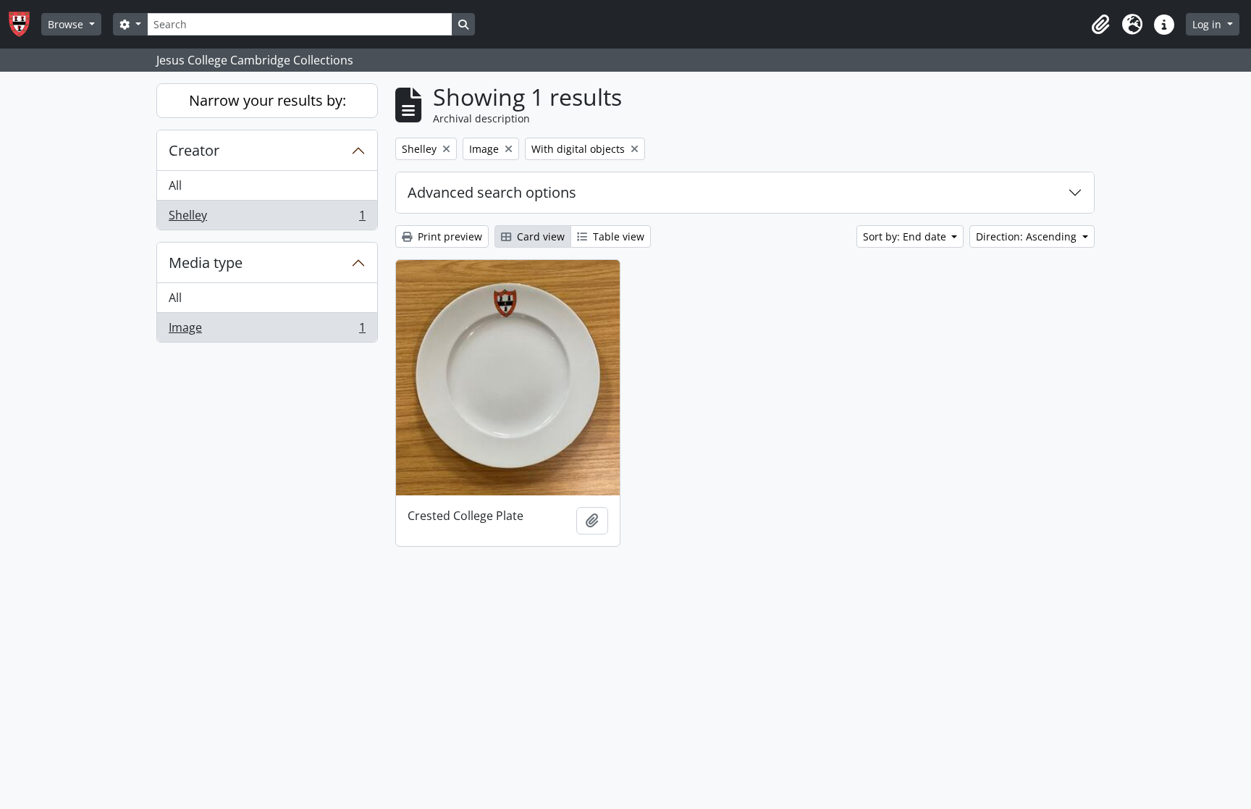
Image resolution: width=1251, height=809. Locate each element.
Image (267, 330)
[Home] (25, 24)
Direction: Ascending (1027, 236)
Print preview (448, 236)
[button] (1100, 25)
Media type (206, 262)
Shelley (267, 218)
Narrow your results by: (267, 100)
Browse (67, 24)
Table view (617, 236)
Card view (539, 236)
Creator (194, 150)
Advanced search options (492, 192)
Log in (1208, 24)
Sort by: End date (906, 236)
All (175, 185)
